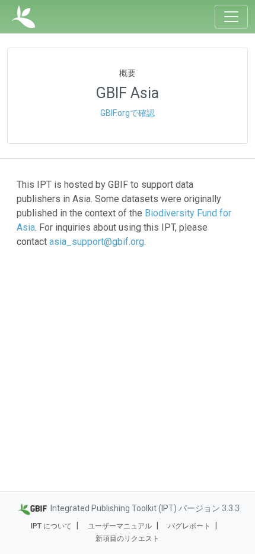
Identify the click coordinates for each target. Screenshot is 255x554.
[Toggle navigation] (231, 17)
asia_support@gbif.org (96, 241)
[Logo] (23, 16)
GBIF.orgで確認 (127, 113)
